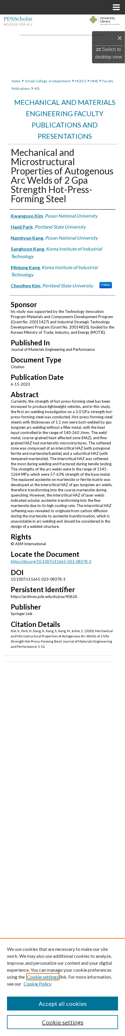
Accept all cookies (63, 1003)
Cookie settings (42, 977)
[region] (62, 987)
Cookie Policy (37, 983)
